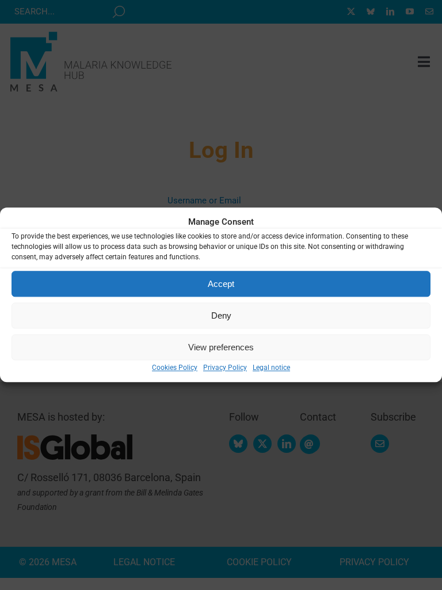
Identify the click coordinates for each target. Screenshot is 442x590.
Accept (221, 284)
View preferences (221, 347)
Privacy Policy (225, 368)
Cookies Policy (174, 368)
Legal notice (271, 368)
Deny (221, 315)
